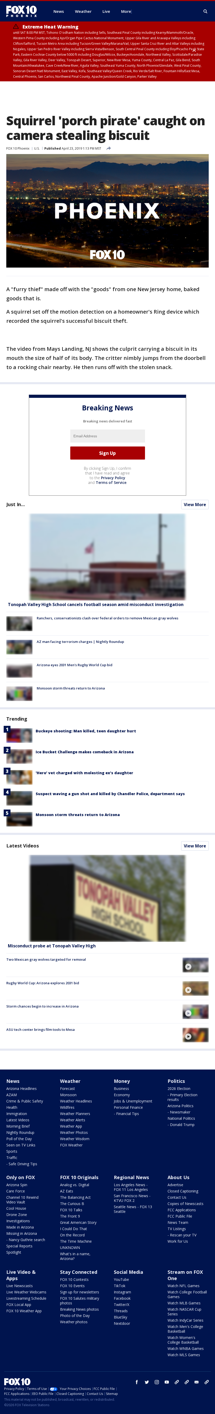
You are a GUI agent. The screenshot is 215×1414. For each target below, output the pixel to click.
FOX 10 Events (72, 1285)
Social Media (128, 1272)
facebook (137, 1382)
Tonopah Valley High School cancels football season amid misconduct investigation (96, 604)
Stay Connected (78, 1272)
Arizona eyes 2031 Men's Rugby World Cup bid (74, 665)
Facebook (122, 1298)
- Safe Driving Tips (21, 1163)
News (12, 1081)
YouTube (121, 1279)
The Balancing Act (75, 1197)
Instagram (122, 1291)
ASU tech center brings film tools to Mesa (40, 1029)
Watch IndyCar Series (185, 1320)
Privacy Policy (113, 477)
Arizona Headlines (21, 1088)
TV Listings (177, 1228)
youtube (167, 1382)
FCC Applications (182, 1209)
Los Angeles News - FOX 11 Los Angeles (131, 1187)
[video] (107, 898)
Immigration (16, 1113)
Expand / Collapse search (205, 11)
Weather (70, 1081)
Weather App (71, 1126)
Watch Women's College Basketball (183, 1340)
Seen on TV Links (20, 1144)
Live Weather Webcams (26, 1291)
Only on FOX (20, 1177)
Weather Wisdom (74, 1138)
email (196, 1382)
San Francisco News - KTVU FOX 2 (132, 1198)
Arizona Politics (181, 1105)
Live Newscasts (19, 1285)
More (126, 11)
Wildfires (67, 1107)
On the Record (72, 1234)
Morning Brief (18, 1126)
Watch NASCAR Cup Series (184, 1311)
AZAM (11, 1094)
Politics (176, 1081)
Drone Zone (16, 1214)
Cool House (16, 1208)
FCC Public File (180, 1216)
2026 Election (179, 1088)
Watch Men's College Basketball (185, 1329)
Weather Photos (74, 1132)
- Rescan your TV (182, 1234)
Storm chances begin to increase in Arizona (42, 1006)
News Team (178, 1222)
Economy (122, 1094)
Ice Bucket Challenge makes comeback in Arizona (85, 751)
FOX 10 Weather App (24, 1310)
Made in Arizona (20, 1227)
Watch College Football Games (187, 1294)
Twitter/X (121, 1304)
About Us (178, 1177)
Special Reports (19, 1245)
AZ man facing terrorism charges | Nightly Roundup (80, 641)
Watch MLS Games (184, 1354)
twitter (147, 1382)
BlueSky (120, 1317)
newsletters (206, 1382)
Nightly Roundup (20, 1132)
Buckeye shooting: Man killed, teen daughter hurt (86, 730)
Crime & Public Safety (24, 1101)
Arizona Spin (16, 1184)
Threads (121, 1310)
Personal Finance (128, 1107)
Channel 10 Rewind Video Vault (22, 1199)
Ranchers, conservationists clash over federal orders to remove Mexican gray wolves (107, 618)
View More (195, 504)
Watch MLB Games (184, 1302)
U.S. (37, 148)
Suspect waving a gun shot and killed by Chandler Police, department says (110, 793)
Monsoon (68, 1094)
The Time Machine (76, 1241)
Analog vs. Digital (74, 1184)
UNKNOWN (70, 1247)
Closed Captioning (183, 1191)
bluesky (186, 1382)
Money (122, 1081)
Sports (11, 1151)
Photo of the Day (75, 1315)
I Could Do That (73, 1228)
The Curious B (72, 1203)
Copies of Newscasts (185, 1203)
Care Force (15, 1191)
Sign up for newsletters (79, 1291)
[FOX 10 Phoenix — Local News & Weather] (23, 11)
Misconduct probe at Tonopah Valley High (52, 946)
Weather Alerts (72, 1119)
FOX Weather (71, 1144)
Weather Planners (75, 1113)
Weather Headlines (76, 1101)
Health (11, 1107)
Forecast (67, 1088)
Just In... (15, 504)
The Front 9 (70, 1216)
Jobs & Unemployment (133, 1101)
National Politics (181, 1118)
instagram (157, 1382)
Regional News (131, 1177)
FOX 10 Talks (71, 1209)
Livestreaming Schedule (26, 1298)
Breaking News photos (79, 1309)
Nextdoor (122, 1323)
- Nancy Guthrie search (25, 1239)
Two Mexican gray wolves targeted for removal (46, 959)
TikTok (119, 1285)
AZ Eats (66, 1191)
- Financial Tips (126, 1113)
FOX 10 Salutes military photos (79, 1300)
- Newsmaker (179, 1112)
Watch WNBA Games (186, 1348)
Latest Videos (22, 845)
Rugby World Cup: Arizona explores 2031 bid (42, 983)
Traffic (11, 1157)
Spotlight (13, 1252)
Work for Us (178, 1241)
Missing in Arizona (21, 1233)
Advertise (175, 1184)
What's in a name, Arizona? (75, 1256)
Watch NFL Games (184, 1285)
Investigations (18, 1220)
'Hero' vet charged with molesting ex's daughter (84, 772)
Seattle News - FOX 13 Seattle (133, 1209)
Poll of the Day (19, 1138)
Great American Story (78, 1222)
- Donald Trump (181, 1124)
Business (121, 1088)
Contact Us (177, 1197)
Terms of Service (111, 482)
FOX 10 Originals (79, 1177)
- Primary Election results (182, 1097)
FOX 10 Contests (74, 1279)
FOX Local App (18, 1304)
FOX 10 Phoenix (17, 148)
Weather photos (74, 1321)
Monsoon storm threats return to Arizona (71, 688)
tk (177, 1382)
